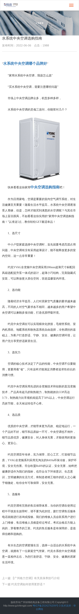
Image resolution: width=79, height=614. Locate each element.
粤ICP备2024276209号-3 (47, 605)
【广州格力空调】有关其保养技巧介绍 (35, 578)
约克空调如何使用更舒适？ (28, 584)
